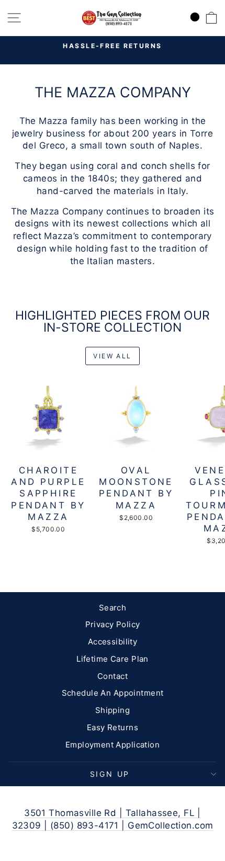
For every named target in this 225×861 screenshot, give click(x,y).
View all (112, 356)
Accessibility (113, 642)
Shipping (112, 710)
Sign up (110, 773)
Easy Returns (112, 727)
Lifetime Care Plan (112, 659)
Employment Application (112, 745)
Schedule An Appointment (113, 693)
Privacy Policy (112, 624)
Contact (112, 676)
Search (113, 608)
